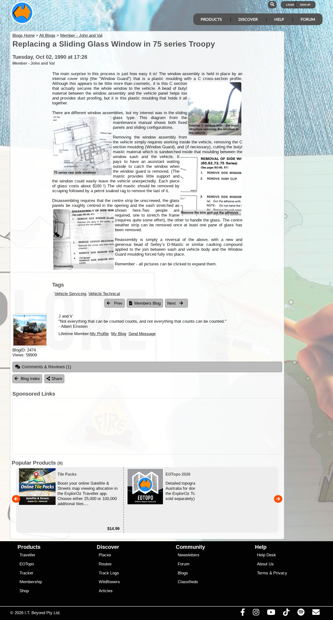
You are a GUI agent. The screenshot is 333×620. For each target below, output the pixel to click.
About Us (265, 564)
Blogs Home (23, 35)
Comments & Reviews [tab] (46, 366)
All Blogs (47, 35)
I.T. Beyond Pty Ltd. (42, 612)
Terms (262, 573)
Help (279, 19)
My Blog (118, 333)
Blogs (183, 573)
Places (105, 555)
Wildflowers (109, 582)
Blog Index (30, 378)
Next (172, 303)
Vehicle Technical (104, 293)
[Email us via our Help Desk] (315, 613)
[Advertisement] (171, 426)
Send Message (142, 333)
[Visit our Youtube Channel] (271, 613)
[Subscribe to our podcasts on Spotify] (300, 613)
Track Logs (109, 573)
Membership (31, 582)
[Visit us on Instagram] (256, 613)
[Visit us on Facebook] (242, 613)
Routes (105, 564)
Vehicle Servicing (70, 293)
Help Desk (266, 555)
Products (211, 19)
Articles (106, 591)
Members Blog (147, 303)
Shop (24, 591)
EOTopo (27, 564)
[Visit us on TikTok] (286, 613)
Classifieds (188, 582)
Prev (118, 303)
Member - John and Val (81, 35)
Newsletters (188, 555)
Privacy (280, 573)
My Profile (99, 333)
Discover (248, 19)
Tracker (26, 573)
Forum (308, 19)
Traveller (27, 555)
